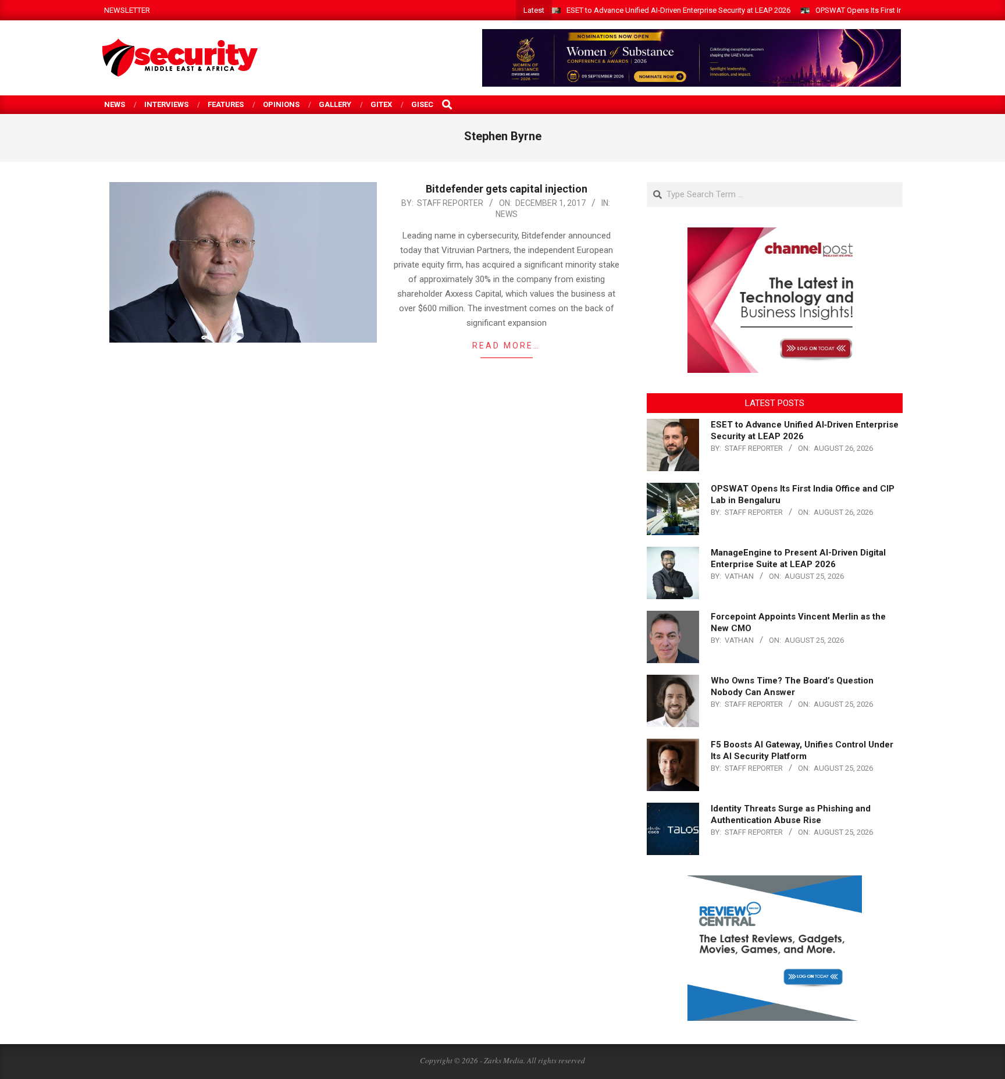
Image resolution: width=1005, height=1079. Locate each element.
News (507, 214)
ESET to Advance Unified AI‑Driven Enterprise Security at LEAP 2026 (678, 10)
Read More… (506, 345)
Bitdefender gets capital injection (506, 189)
